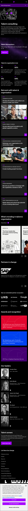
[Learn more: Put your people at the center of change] (14, 187)
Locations (3, 463)
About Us (3, 459)
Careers (2, 456)
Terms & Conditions (5, 471)
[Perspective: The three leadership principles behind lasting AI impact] (11, 240)
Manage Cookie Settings (14, 507)
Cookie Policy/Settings (6, 473)
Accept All (14, 499)
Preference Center (5, 454)
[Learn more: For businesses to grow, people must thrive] (14, 171)
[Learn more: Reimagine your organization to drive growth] (14, 150)
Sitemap (3, 466)
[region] (14, 497)
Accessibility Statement (6, 475)
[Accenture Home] (14, 1)
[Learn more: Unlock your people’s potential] (14, 204)
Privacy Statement (5, 468)
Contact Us (3, 461)
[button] (4, 52)
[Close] (25, 485)
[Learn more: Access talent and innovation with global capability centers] (14, 128)
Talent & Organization (5, 5)
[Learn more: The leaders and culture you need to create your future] (14, 107)
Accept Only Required (14, 503)
